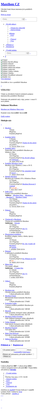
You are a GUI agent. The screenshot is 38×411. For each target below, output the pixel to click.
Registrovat (18, 345)
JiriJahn (13, 370)
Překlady (8, 251)
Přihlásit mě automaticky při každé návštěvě (17, 354)
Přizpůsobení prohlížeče (13, 234)
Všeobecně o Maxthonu (13, 219)
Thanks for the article (29, 143)
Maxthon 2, (10, 197)
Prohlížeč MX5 (10, 148)
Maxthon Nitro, (18, 195)
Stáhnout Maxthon (11, 339)
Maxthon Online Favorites (14, 316)
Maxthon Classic (21, 197)
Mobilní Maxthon (11, 176)
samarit (13, 247)
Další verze (9, 191)
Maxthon (8, 128)
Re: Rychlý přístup (28, 158)
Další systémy (5, 116)
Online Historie (10, 322)
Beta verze (20, 109)
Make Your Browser (12, 333)
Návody (17, 223)
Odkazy (7, 281)
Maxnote (8, 311)
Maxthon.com (9, 290)
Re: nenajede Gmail (28, 171)
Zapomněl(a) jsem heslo (22, 352)
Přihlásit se (5, 345)
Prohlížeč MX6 (10, 137)
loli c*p (24, 229)
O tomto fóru (19, 268)
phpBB (12, 390)
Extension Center (11, 303)
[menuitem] (17, 28)
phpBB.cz (15, 394)
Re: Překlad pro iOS (29, 259)
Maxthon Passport (11, 328)
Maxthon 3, (29, 195)
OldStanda (14, 160)
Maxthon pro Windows (8, 109)
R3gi (20, 392)
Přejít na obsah (6, 15)
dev (12, 260)
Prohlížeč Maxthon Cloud (13, 163)
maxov (13, 173)
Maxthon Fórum (10, 296)
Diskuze (8, 210)
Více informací (6, 79)
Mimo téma (9, 264)
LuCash (14, 188)
